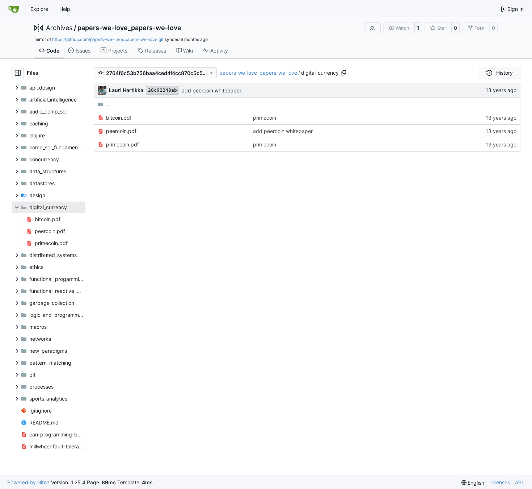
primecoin (264, 118)
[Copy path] (343, 72)
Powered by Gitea (28, 482)
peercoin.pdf (121, 131)
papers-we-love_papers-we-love (129, 28)
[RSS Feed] (372, 27)
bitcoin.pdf (119, 118)
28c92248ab (162, 90)
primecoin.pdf (122, 144)
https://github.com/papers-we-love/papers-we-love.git (108, 39)
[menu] (473, 483)
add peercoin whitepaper (211, 90)
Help (64, 9)
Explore (39, 9)
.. (107, 104)
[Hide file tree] (18, 73)
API (519, 482)
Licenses (499, 482)
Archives (59, 28)
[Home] (14, 9)
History (504, 73)
